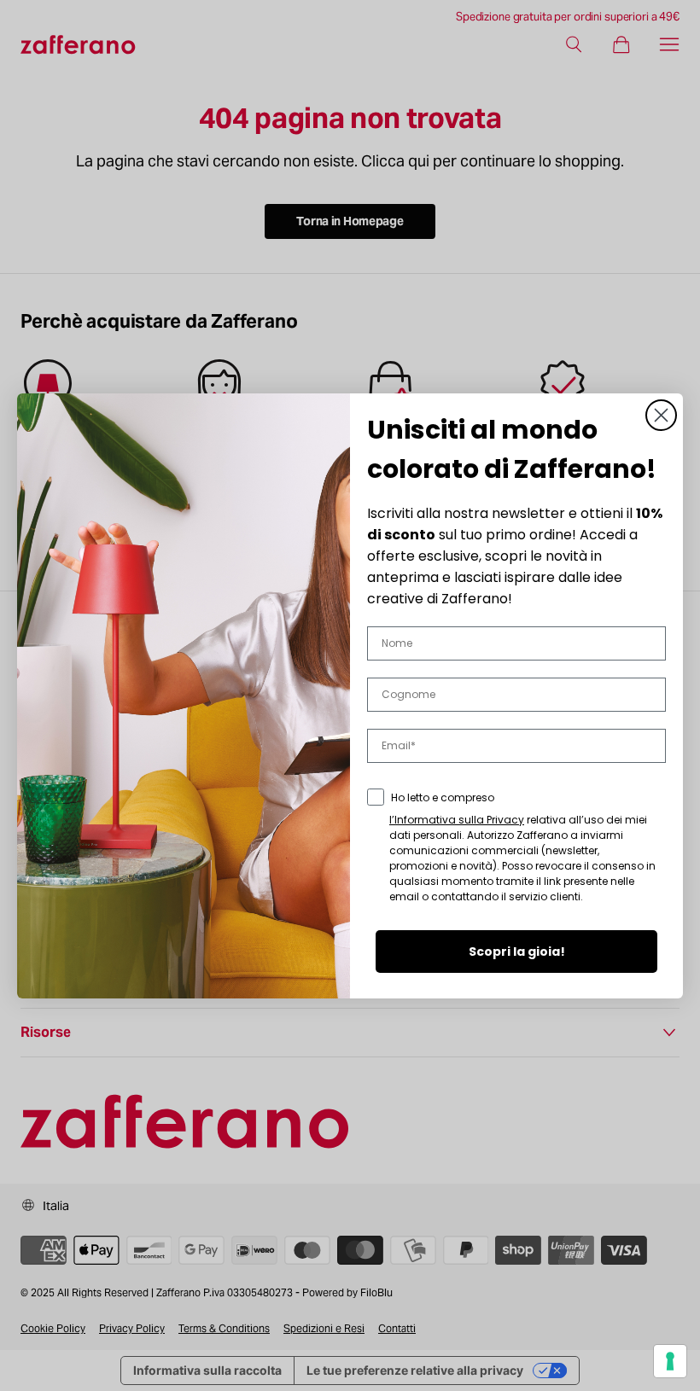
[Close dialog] (661, 415)
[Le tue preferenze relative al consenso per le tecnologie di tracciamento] (670, 1361)
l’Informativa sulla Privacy (456, 819)
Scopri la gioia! (517, 951)
